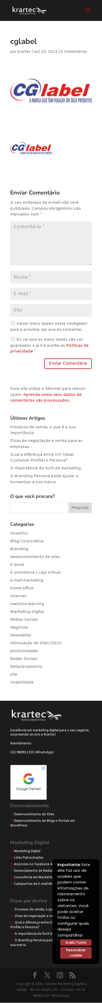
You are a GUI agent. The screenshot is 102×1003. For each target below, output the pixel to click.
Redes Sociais (23, 659)
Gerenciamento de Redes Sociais (39, 871)
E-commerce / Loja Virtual (35, 572)
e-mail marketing (26, 580)
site (13, 674)
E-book (17, 564)
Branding (19, 549)
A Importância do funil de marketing (45, 468)
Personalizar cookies (76, 953)
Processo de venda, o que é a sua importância (50, 910)
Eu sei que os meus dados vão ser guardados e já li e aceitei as (49, 345)
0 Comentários (73, 51)
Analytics (19, 533)
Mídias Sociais (24, 619)
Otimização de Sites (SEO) (35, 643)
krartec (24, 51)
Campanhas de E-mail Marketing (39, 884)
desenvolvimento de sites (35, 557)
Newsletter (21, 635)
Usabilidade (21, 682)
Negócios (19, 627)
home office (21, 588)
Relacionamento (26, 666)
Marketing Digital (27, 611)
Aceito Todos (75, 942)
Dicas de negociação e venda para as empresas (51, 916)
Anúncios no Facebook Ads (35, 864)
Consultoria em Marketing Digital (39, 877)
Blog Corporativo (27, 541)
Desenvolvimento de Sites (34, 814)
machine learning (27, 604)
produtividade (24, 651)
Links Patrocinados (28, 858)
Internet (18, 596)
